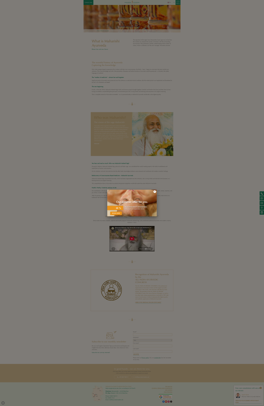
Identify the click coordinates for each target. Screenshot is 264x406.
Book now (116, 213)
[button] (3, 403)
